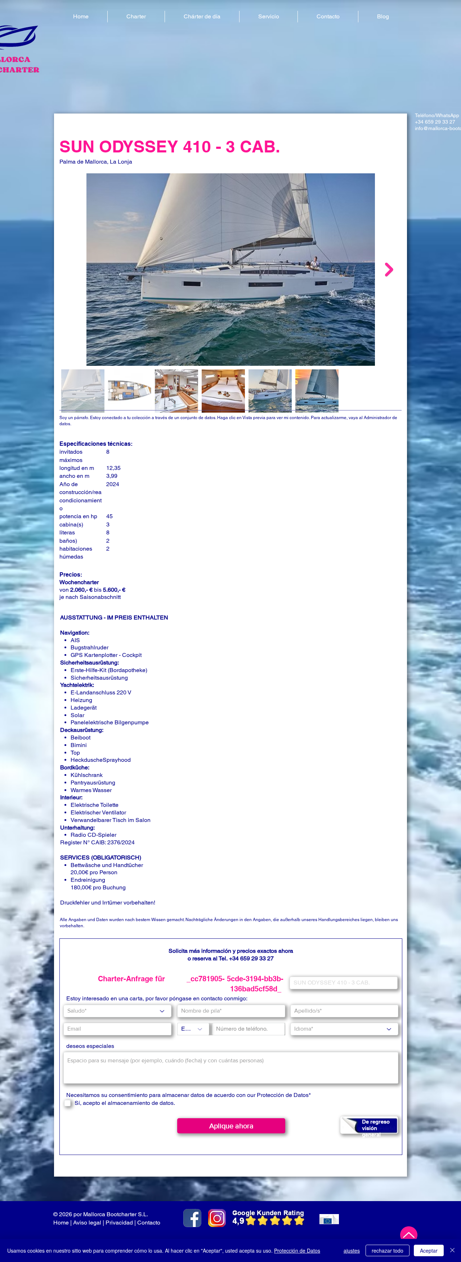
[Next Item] (389, 269)
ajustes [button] (352, 1250)
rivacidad (121, 1222)
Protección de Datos (283, 1095)
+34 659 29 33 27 (251, 958)
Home (61, 1222)
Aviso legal (87, 1222)
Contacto (149, 1222)
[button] (136, 16)
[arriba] (409, 1235)
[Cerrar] (452, 1250)
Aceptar (429, 1250)
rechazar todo (387, 1250)
